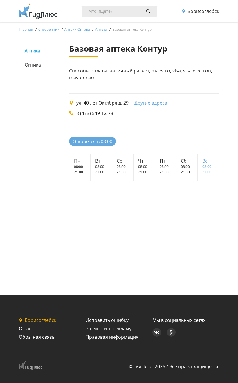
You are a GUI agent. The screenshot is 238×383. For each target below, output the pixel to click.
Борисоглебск (203, 11)
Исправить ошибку (107, 320)
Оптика (33, 65)
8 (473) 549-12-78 (94, 113)
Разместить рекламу (108, 328)
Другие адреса (150, 103)
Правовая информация (112, 337)
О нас (25, 328)
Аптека (32, 51)
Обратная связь (37, 337)
